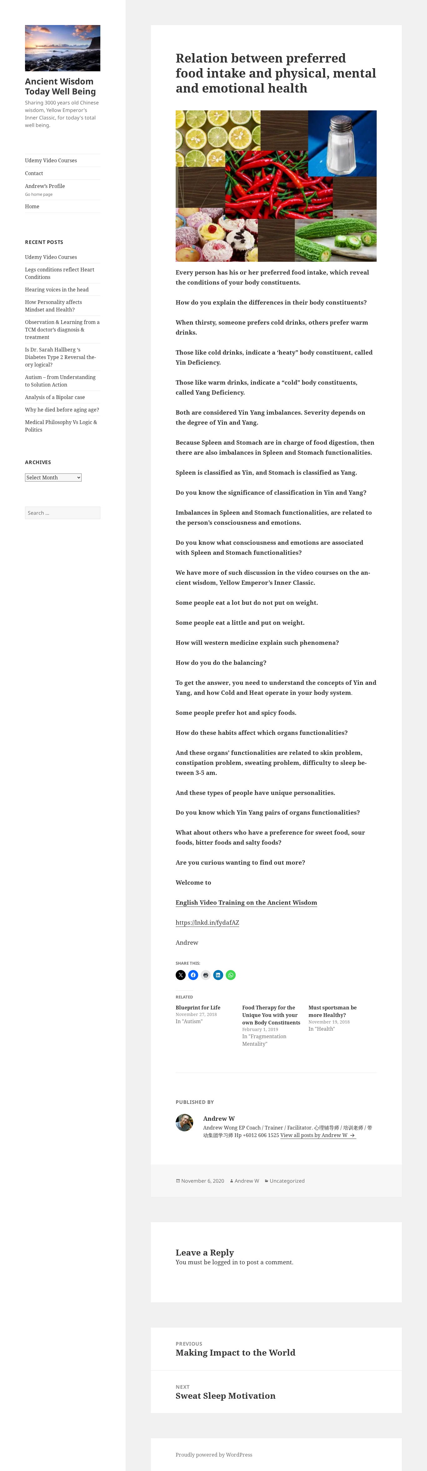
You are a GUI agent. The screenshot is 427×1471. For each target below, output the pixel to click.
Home (32, 206)
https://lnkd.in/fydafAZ (207, 922)
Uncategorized (287, 1180)
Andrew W (247, 1180)
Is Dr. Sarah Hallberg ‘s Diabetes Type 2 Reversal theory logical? (60, 357)
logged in (225, 1262)
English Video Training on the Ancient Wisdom (246, 902)
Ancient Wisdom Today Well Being (60, 86)
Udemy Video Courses (51, 160)
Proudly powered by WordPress (214, 1454)
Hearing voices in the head (57, 289)
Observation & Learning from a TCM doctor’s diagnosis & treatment (62, 330)
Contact (34, 173)
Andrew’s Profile (45, 190)
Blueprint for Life (198, 1007)
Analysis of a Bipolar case (55, 397)
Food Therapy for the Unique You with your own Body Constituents (271, 1015)
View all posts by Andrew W (314, 1135)
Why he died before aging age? (62, 409)
